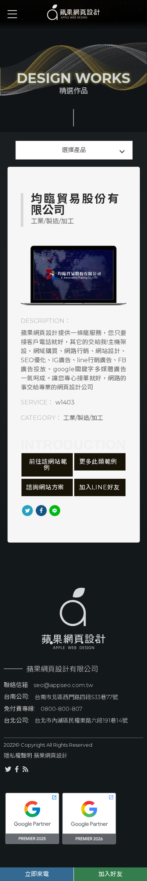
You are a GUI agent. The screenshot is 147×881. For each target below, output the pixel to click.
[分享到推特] (27, 510)
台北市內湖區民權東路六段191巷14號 (81, 720)
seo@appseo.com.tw (63, 685)
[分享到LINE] (54, 510)
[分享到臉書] (41, 510)
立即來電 (37, 874)
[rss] (25, 769)
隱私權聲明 (18, 755)
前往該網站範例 (47, 464)
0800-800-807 (61, 709)
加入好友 (110, 874)
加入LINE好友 (98, 487)
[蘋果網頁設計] (73, 12)
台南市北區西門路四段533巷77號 (76, 697)
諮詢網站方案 (44, 487)
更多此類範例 (97, 461)
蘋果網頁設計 (49, 755)
